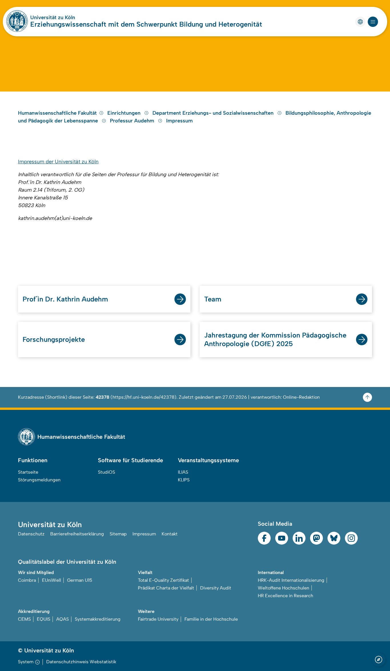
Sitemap (118, 534)
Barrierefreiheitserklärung (77, 534)
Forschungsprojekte (54, 339)
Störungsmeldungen (39, 480)
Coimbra (27, 580)
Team (212, 299)
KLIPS (184, 480)
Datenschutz (31, 534)
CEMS (24, 619)
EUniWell (51, 580)
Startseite (28, 472)
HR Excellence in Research (285, 595)
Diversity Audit (215, 588)
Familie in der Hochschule (211, 619)
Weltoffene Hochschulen (283, 588)
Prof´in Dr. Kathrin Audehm (65, 299)
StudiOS (106, 472)
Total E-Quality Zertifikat (163, 580)
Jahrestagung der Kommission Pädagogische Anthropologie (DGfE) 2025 (275, 339)
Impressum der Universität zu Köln (58, 161)
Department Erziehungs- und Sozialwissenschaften (213, 113)
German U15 (79, 580)
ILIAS (183, 472)
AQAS (62, 619)
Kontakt (170, 534)
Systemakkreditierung (97, 619)
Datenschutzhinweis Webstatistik (81, 661)
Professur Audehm (133, 121)
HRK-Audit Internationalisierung (291, 580)
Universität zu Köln (52, 17)
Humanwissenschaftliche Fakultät (57, 113)
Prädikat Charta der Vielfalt (166, 588)
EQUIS (43, 619)
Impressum (179, 121)
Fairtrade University (158, 619)
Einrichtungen (124, 113)
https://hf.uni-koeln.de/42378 (143, 397)
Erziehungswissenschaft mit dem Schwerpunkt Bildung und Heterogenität (146, 24)
